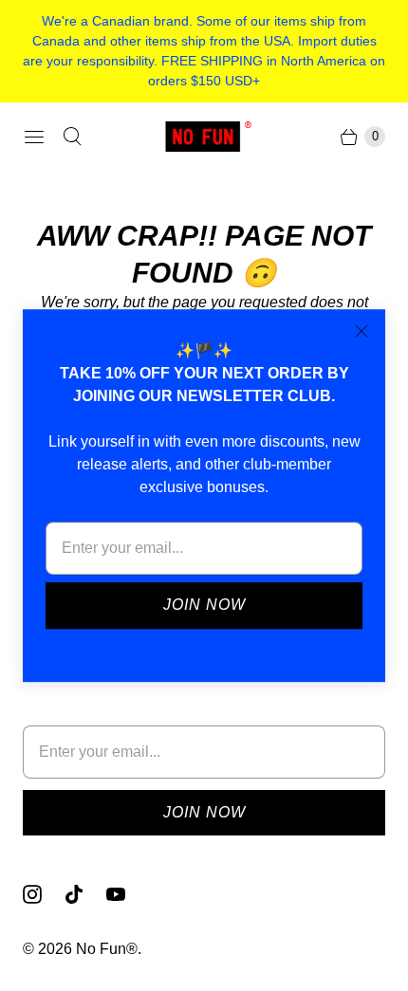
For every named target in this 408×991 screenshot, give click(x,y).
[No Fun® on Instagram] (44, 894)
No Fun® (107, 949)
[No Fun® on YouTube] (127, 894)
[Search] (72, 136)
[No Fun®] (204, 136)
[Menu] (34, 136)
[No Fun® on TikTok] (85, 894)
